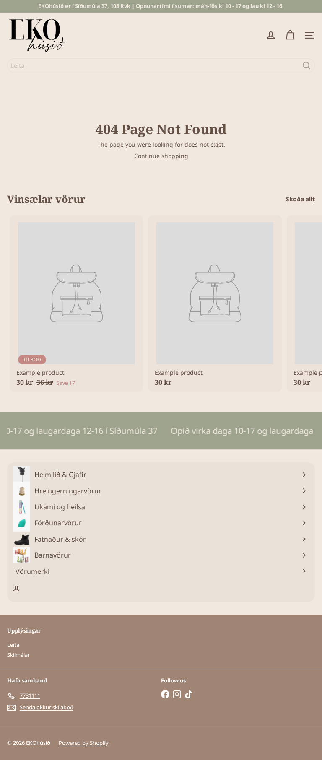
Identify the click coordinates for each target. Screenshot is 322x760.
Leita (13, 644)
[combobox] (161, 65)
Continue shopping (161, 156)
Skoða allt (300, 199)
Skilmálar (18, 655)
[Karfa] (290, 35)
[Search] (306, 65)
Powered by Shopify (84, 743)
